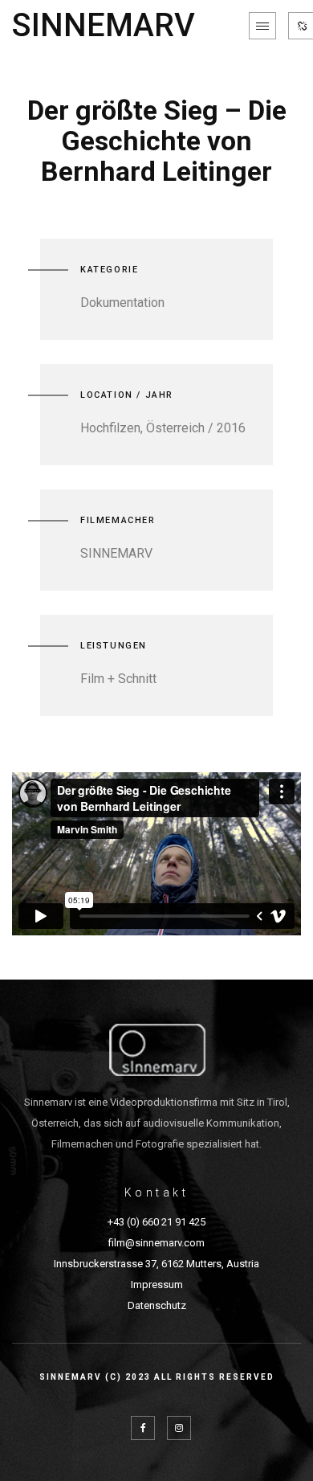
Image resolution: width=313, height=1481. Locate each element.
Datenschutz (157, 1305)
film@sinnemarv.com (156, 1243)
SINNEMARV (103, 26)
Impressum (157, 1284)
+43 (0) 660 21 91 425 (156, 1222)
